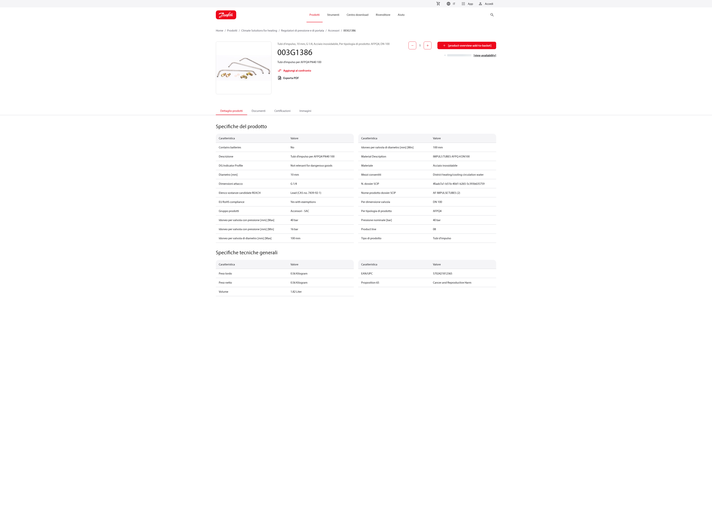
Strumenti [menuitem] (333, 15)
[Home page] (226, 14)
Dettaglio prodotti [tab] (231, 111)
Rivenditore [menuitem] (383, 15)
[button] (451, 4)
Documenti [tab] (259, 111)
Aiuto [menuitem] (401, 15)
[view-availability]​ (485, 55)
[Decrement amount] (412, 45)
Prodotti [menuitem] (314, 15)
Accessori (333, 30)
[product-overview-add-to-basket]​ (470, 45)
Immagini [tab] (305, 111)
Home (219, 30)
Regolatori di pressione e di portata (302, 30)
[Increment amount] (427, 45)
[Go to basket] (438, 4)
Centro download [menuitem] (357, 15)
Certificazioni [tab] (282, 111)
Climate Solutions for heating (259, 30)
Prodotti (232, 30)
